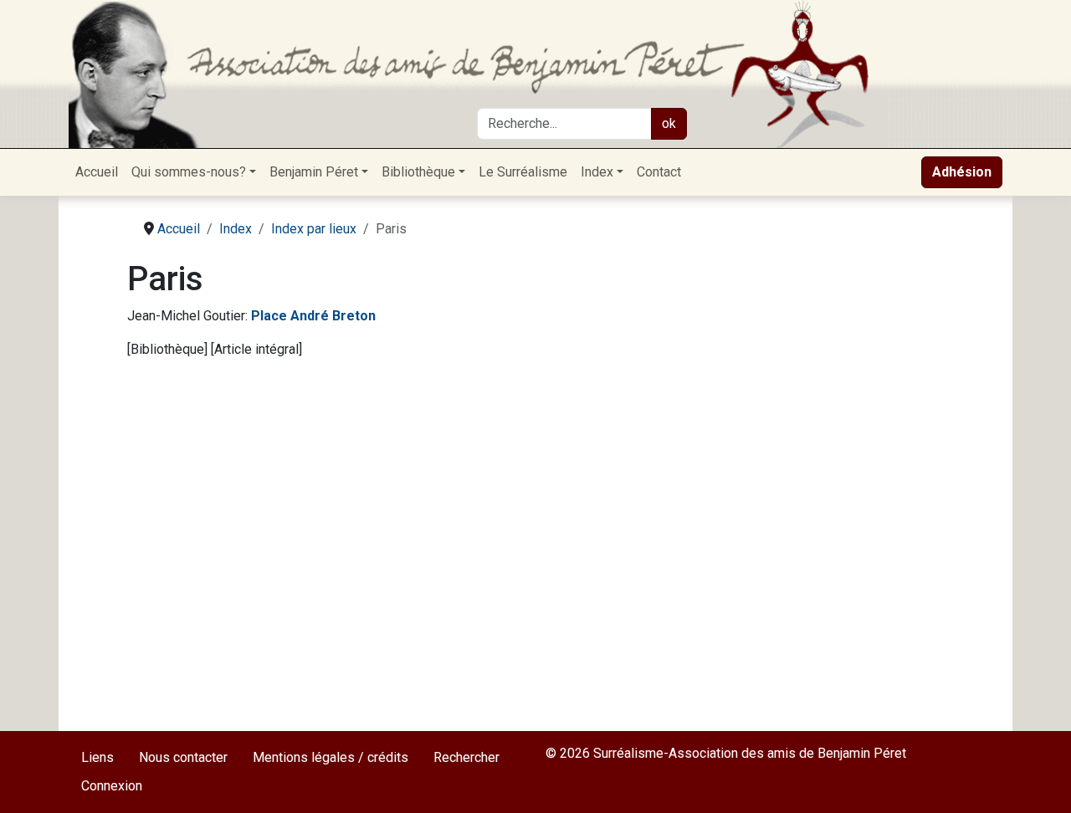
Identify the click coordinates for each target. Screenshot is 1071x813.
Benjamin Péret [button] (313, 172)
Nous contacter (183, 757)
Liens (97, 757)
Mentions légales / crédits (330, 757)
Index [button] (597, 172)
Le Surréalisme (523, 172)
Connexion (111, 786)
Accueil (96, 172)
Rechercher (466, 757)
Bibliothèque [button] (418, 172)
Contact (659, 172)
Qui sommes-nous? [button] (188, 172)
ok (669, 123)
